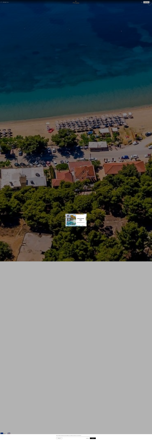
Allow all (93, 438)
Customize (87, 438)
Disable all (59, 438)
